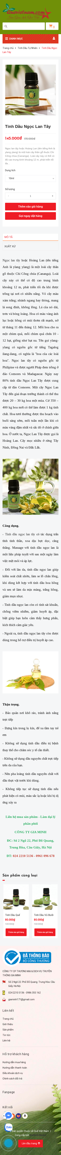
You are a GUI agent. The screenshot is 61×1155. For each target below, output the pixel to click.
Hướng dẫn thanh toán (15, 1067)
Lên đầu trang (29, 1143)
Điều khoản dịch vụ (13, 1073)
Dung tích (10, 170)
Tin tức (7, 1035)
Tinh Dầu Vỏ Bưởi (43, 915)
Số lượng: (10, 189)
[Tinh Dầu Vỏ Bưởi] (45, 897)
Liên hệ (6, 1040)
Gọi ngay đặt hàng (30, 215)
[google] (18, 1116)
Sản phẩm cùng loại (20, 875)
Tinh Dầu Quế (12, 915)
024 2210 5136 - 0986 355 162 (24, 992)
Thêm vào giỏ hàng (16, 932)
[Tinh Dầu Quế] (16, 897)
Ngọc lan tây (11, 260)
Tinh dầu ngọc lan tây (20, 534)
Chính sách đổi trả (12, 1078)
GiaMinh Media (37, 1135)
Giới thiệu (8, 1024)
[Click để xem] (30, 90)
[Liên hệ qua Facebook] (8, 1115)
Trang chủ (8, 1018)
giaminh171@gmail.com (21, 999)
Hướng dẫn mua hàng (14, 1062)
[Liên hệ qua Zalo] (8, 1127)
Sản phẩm (8, 1029)
